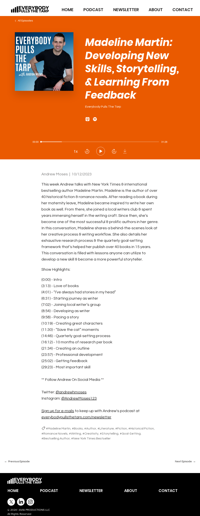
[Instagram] (30, 502)
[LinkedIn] (21, 502)
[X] (11, 502)
